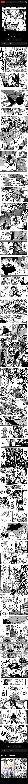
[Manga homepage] (14, 39)
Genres (7, 4)
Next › (19, 39)
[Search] (26, 2)
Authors (21, 4)
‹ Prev (8, 39)
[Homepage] (3, 2)
